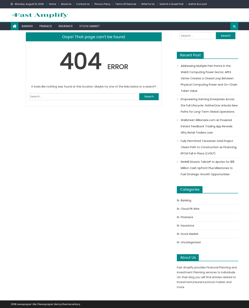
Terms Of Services (125, 4)
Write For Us (148, 4)
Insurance (66, 26)
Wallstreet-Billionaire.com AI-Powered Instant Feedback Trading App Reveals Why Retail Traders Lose (206, 126)
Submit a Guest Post (171, 4)
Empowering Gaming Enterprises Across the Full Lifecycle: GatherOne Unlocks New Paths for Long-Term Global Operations (209, 105)
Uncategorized (191, 242)
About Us (66, 4)
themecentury (71, 304)
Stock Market (89, 26)
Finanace (45, 26)
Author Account (197, 4)
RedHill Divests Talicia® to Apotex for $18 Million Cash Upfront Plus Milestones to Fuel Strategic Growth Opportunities (207, 168)
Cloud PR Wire (190, 209)
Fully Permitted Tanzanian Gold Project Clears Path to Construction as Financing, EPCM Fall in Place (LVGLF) (209, 147)
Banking (27, 26)
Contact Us (83, 4)
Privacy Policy (102, 4)
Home (52, 4)
